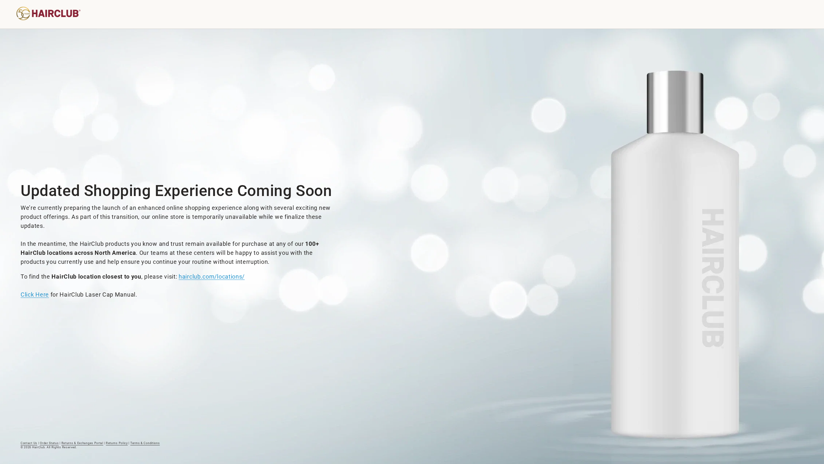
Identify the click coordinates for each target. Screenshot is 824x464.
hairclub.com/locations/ (212, 276)
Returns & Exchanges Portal (82, 443)
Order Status (49, 443)
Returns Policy (117, 443)
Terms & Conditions (145, 443)
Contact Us (29, 443)
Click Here (35, 294)
